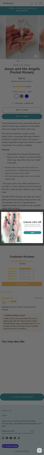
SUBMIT (32, 232)
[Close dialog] (42, 213)
